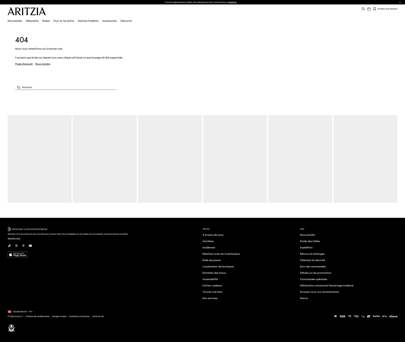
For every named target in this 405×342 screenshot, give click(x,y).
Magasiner (232, 2)
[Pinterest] (23, 246)
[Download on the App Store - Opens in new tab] (76, 254)
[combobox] (65, 87)
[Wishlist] (374, 8)
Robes (46, 21)
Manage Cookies (59, 316)
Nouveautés (15, 21)
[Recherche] (363, 9)
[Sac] (369, 8)
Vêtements (32, 21)
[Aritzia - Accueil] (27, 11)
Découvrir (126, 21)
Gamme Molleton (88, 21)
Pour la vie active (64, 21)
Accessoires (109, 21)
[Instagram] (16, 246)
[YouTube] (30, 246)
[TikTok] (9, 246)
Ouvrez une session (387, 9)
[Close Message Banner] (400, 2)
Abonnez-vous (14, 238)
